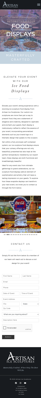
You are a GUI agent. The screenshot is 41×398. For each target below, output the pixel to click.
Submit (8, 337)
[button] (4, 234)
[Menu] (38, 4)
